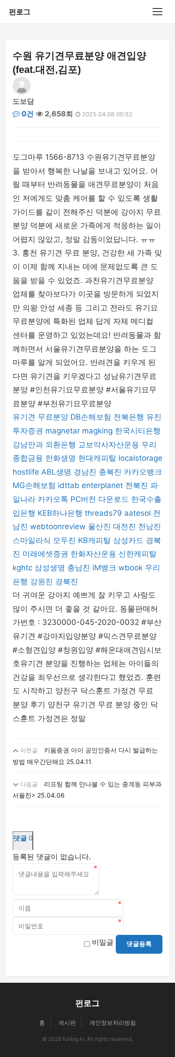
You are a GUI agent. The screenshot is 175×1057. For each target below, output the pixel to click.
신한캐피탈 (137, 553)
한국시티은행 (138, 430)
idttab (68, 485)
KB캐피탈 (94, 540)
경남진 (85, 471)
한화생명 (60, 458)
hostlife (26, 471)
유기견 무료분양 (40, 416)
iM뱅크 (104, 567)
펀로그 (20, 11)
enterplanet (102, 485)
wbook (130, 567)
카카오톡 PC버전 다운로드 (83, 499)
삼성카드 (128, 540)
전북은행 (129, 416)
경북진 (66, 581)
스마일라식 (32, 540)
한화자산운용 (93, 553)
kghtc (22, 567)
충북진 (110, 471)
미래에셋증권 (45, 553)
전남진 (149, 526)
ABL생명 (56, 471)
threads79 (103, 513)
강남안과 (28, 444)
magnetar (62, 430)
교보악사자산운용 (108, 444)
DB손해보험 (90, 416)
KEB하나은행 (60, 513)
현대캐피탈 (97, 458)
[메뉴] (157, 11)
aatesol (137, 513)
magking (97, 430)
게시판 (67, 1022)
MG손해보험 (34, 485)
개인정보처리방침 (112, 1022)
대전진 (124, 526)
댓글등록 (139, 943)
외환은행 (60, 444)
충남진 (78, 567)
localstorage (140, 458)
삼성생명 (50, 567)
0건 (27, 113)
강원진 (41, 581)
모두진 (64, 540)
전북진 (136, 485)
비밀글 (103, 942)
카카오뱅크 (143, 471)
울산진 (99, 526)
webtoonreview (58, 526)
